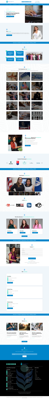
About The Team (8, 35)
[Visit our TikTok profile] (25, 1)
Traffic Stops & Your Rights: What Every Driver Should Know (23, 333)
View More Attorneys (24, 236)
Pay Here (35, 4)
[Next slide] (42, 163)
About (10, 4)
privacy (28, 262)
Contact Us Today (27, 145)
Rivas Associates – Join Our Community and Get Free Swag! (38, 379)
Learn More (10, 232)
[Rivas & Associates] (10, 1)
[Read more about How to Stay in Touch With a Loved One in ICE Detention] (12, 326)
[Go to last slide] (6, 205)
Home (7, 4)
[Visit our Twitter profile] (27, 1)
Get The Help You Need (32, 258)
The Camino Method (37, 377)
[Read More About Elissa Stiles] (24, 224)
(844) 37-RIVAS (37, 2)
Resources (23, 4)
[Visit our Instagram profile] (23, 1)
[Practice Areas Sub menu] (16, 4)
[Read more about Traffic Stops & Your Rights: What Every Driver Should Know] (24, 326)
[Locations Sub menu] (28, 4)
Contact (39, 4)
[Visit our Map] (30, 1)
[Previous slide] (7, 163)
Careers (31, 4)
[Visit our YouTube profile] (29, 1)
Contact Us (36, 376)
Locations (27, 4)
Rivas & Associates (24, 393)
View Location (9, 282)
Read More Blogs (24, 341)
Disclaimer (36, 375)
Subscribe (24, 356)
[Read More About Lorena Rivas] (12, 224)
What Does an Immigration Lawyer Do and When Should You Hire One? (37, 333)
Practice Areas (14, 4)
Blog (19, 4)
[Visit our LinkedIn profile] (26, 1)
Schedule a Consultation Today (10, 16)
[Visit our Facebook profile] (22, 1)
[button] (7, 193)
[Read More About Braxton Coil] (37, 224)
